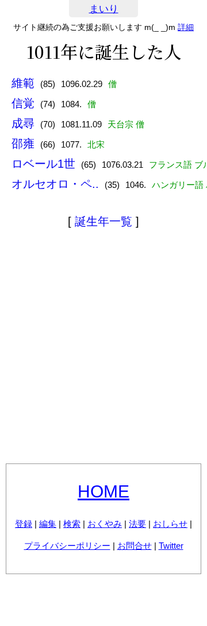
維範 (23, 83)
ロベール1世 (43, 163)
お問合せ (134, 545)
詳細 (186, 27)
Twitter (171, 545)
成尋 (23, 123)
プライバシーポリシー (67, 545)
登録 (23, 524)
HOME (103, 491)
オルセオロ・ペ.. (55, 184)
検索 (71, 524)
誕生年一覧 (103, 221)
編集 (47, 524)
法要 (137, 524)
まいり (103, 8)
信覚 (23, 103)
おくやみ (104, 524)
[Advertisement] (103, 348)
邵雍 (23, 143)
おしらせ (170, 524)
